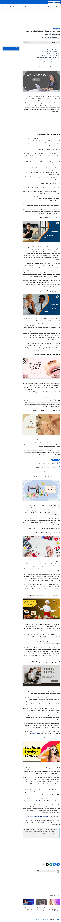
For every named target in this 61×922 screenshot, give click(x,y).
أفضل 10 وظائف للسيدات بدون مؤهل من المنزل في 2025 (46, 463)
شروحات (25, 6)
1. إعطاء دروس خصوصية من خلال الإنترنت (49, 51)
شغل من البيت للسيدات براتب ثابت (50, 47)
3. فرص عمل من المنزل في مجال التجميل (49, 55)
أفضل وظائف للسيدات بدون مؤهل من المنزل (37, 816)
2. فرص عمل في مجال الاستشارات (50, 53)
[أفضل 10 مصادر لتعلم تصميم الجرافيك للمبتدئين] (28, 902)
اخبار (49, 6)
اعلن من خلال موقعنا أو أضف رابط (11, 48)
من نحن (21, 2)
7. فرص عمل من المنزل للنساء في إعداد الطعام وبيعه (47, 63)
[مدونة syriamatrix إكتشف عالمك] (54, 2)
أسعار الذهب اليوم (9, 2)
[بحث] (2, 6)
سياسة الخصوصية (42, 2)
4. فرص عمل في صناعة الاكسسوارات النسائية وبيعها (47, 57)
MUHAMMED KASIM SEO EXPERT (51, 37)
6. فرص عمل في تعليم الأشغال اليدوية (50, 61)
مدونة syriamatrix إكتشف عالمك (43, 919)
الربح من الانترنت (56, 6)
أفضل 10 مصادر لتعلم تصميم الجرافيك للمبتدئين (48, 471)
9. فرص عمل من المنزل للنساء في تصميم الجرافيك (47, 66)
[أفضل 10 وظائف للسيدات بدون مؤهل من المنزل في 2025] (54, 902)
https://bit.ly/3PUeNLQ (35, 733)
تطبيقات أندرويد (40, 6)
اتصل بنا (16, 2)
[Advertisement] (30, 18)
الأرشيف (26, 2)
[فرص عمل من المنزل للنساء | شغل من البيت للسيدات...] (41, 902)
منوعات (19, 6)
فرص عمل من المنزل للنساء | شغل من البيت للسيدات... (46, 467)
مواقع (46, 6)
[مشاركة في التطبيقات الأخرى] (43, 864)
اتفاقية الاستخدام (34, 2)
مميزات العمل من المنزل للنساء (51, 49)
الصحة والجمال (33, 6)
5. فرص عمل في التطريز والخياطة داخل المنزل (48, 59)
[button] (54, 864)
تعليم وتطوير (12, 6)
